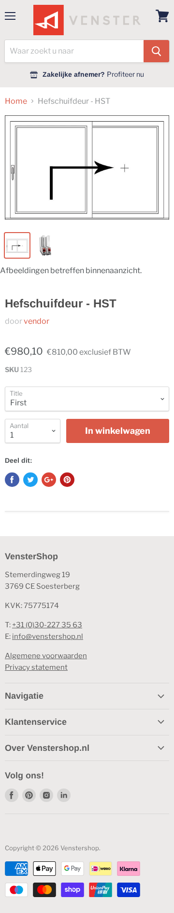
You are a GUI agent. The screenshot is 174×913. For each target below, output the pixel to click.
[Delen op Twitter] (30, 479)
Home (16, 101)
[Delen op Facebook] (12, 479)
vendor (36, 321)
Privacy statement (36, 667)
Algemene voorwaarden (46, 655)
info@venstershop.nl (47, 636)
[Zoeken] (156, 51)
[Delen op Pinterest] (67, 479)
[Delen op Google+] (49, 479)
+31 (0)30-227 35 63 (47, 625)
